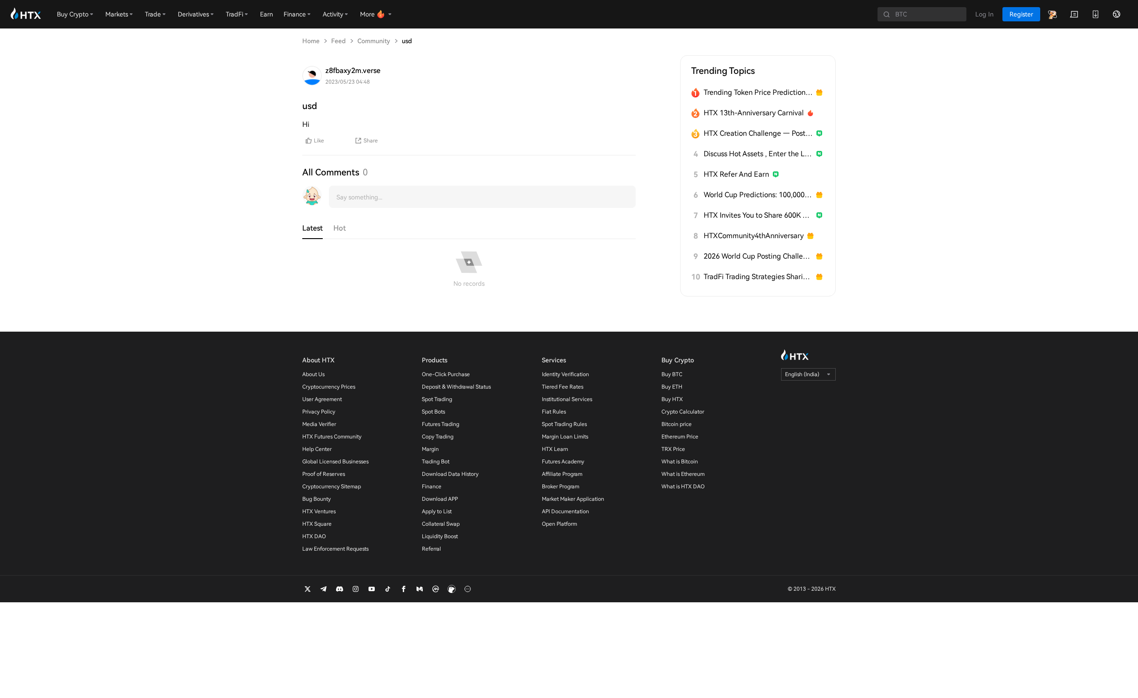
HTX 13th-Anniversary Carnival (754, 113)
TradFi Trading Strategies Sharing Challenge (758, 276)
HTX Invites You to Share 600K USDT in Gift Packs (758, 215)
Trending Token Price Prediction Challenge (758, 92)
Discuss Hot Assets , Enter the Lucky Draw (758, 154)
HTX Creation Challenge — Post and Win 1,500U (758, 133)
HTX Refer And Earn (736, 174)
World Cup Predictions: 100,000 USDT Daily (758, 195)
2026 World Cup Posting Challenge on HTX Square (758, 256)
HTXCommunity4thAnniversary (754, 235)
